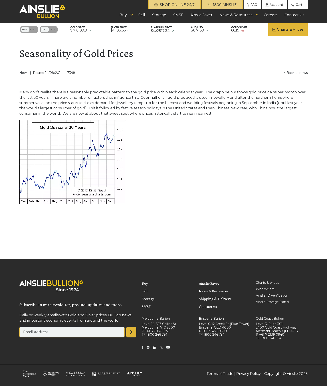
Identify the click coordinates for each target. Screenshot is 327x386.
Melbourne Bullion (156, 319)
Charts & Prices (290, 29)
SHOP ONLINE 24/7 (177, 5)
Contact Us (294, 15)
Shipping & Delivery (215, 299)
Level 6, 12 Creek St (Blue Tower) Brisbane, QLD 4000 (224, 325)
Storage (159, 15)
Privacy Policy (248, 374)
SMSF (178, 15)
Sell (141, 15)
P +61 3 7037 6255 (155, 331)
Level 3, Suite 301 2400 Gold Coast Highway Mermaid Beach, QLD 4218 (277, 327)
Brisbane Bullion (211, 319)
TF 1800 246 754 (154, 334)
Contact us (208, 306)
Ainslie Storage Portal (272, 302)
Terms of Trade (219, 374)
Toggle (29, 29)
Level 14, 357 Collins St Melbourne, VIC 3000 (159, 325)
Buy (123, 15)
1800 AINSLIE (224, 5)
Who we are (265, 289)
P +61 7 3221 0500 (213, 331)
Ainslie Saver (201, 15)
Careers (270, 15)
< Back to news (296, 73)
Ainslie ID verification (272, 295)
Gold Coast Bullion (270, 319)
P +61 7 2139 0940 (270, 335)
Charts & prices (267, 283)
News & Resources (236, 15)
